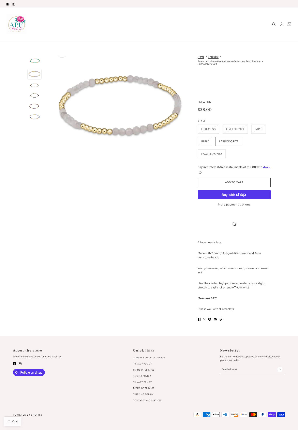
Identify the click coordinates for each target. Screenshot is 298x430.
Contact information (147, 400)
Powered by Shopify (27, 414)
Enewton (204, 102)
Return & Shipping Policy (149, 357)
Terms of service (143, 388)
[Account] (281, 24)
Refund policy (142, 376)
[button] (221, 319)
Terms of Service (143, 370)
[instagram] (14, 4)
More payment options (234, 204)
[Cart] (289, 24)
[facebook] (8, 4)
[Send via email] (215, 319)
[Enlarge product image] (119, 108)
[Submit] (280, 369)
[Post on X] (204, 319)
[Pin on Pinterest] (210, 319)
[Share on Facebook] (199, 319)
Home (201, 57)
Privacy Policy (142, 363)
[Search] (274, 24)
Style (202, 120)
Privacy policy (142, 382)
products (213, 57)
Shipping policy (143, 394)
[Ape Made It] (16, 24)
